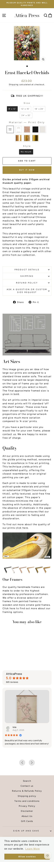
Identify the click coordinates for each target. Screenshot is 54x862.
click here (22, 527)
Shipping (14, 84)
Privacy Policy (27, 806)
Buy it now (27, 170)
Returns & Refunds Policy (27, 791)
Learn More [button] (32, 848)
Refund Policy (27, 283)
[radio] (12, 109)
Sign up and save (26, 831)
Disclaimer (27, 811)
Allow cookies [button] (27, 856)
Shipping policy (27, 796)
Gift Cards (27, 821)
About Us (27, 816)
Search (27, 781)
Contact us (27, 786)
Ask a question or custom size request (27, 290)
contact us (9, 434)
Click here (9, 608)
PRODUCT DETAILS (27, 269)
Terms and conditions (26, 801)
